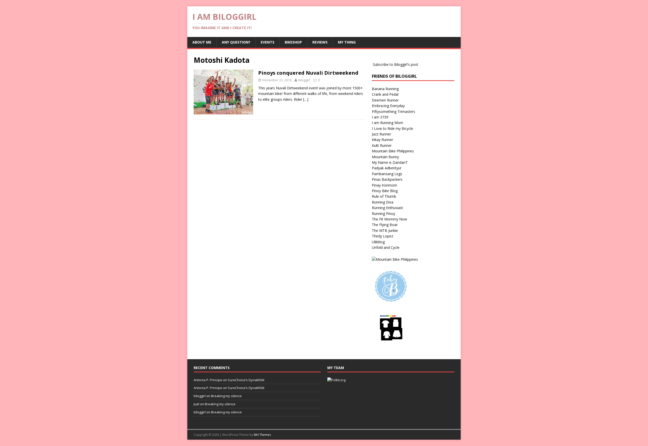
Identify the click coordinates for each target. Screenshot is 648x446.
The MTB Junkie (385, 230)
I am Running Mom (387, 122)
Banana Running (385, 88)
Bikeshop (293, 42)
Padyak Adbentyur (386, 168)
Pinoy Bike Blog (385, 190)
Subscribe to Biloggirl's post (395, 64)
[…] (305, 99)
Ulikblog (378, 241)
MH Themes (262, 435)
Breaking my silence (226, 396)
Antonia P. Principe (208, 380)
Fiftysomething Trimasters (393, 111)
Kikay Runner (382, 139)
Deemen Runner (385, 100)
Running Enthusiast (387, 207)
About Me (201, 42)
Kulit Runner (382, 145)
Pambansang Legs (387, 173)
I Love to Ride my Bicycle (392, 128)
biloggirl (304, 80)
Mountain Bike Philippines (393, 151)
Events (267, 42)
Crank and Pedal (385, 94)
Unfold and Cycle (385, 247)
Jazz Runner (381, 134)
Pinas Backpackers (387, 179)
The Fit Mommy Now (389, 219)
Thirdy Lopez (382, 236)
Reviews (320, 42)
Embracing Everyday (388, 105)
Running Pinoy (383, 213)
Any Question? (236, 42)
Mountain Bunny (385, 156)
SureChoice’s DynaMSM (246, 380)
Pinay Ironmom (384, 185)
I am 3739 (380, 117)
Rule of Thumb (384, 196)
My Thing (347, 42)
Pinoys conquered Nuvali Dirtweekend (308, 72)
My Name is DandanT (390, 162)
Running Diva (382, 202)
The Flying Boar (385, 224)
